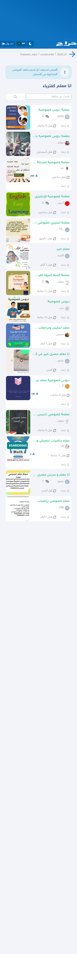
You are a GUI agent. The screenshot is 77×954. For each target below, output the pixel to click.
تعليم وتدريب (47, 54)
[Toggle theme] (30, 44)
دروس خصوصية (28, 54)
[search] (15, 97)
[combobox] (48, 97)
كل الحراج (61, 54)
